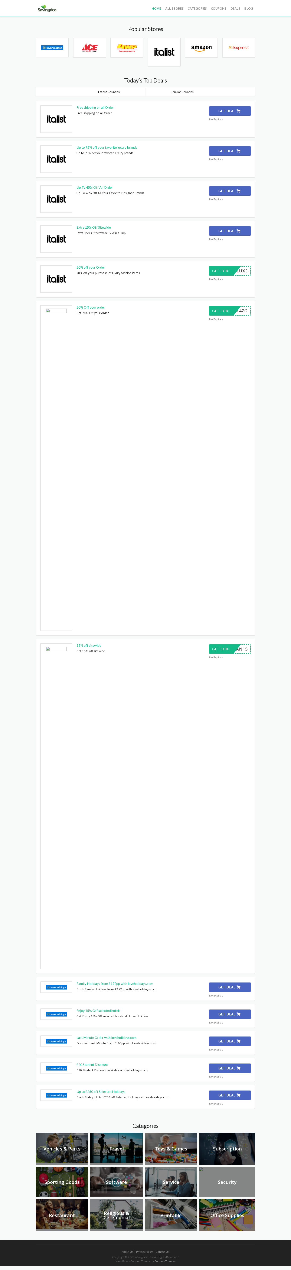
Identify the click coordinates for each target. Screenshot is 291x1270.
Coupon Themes (165, 1261)
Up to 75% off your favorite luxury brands (106, 147)
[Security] (201, 1169)
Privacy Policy (144, 1252)
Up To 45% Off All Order (94, 187)
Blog (248, 8)
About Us (127, 1252)
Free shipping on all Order (95, 107)
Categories (197, 8)
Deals (235, 8)
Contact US (163, 1252)
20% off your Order (90, 267)
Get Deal (227, 111)
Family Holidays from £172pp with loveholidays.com (114, 983)
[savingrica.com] (46, 8)
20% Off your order (90, 307)
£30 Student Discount (92, 1064)
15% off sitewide (88, 645)
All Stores (174, 8)
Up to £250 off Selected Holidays (100, 1091)
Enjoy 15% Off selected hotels (98, 1010)
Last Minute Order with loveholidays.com (106, 1037)
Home (156, 8)
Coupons (218, 8)
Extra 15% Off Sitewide (93, 227)
